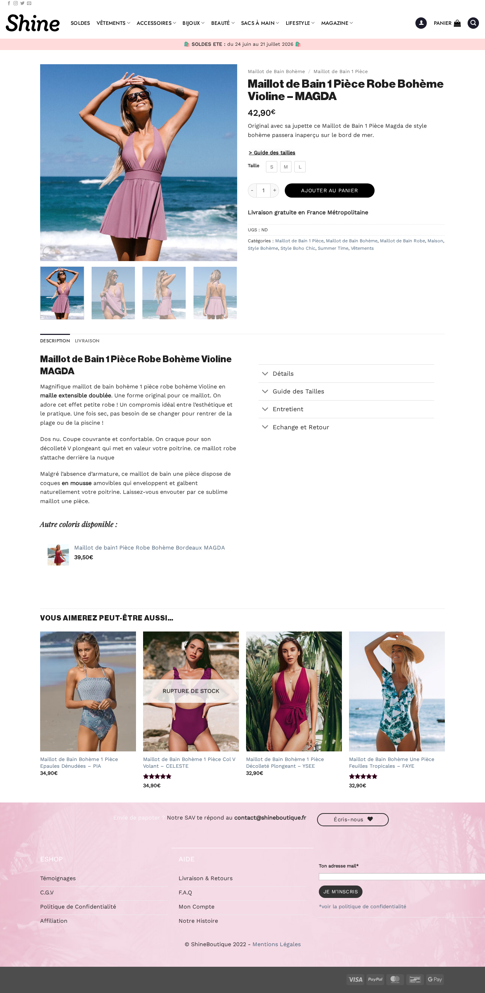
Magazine (334, 23)
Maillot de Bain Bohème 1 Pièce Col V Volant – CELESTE (189, 762)
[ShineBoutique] (32, 23)
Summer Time (333, 248)
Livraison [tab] (87, 340)
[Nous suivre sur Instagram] (15, 3)
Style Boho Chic (297, 248)
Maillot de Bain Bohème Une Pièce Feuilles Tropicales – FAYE (391, 762)
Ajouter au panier (329, 190)
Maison (435, 240)
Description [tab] (55, 340)
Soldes (80, 23)
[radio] (271, 166)
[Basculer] (265, 374)
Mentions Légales (276, 944)
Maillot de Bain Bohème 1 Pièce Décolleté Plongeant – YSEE (285, 762)
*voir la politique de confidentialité (362, 906)
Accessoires (154, 23)
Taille (253, 165)
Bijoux (191, 23)
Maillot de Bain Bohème (276, 71)
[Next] (224, 162)
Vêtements (111, 23)
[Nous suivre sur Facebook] (9, 3)
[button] (421, 23)
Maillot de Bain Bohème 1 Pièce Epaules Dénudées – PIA (79, 762)
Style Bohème (263, 248)
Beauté (220, 23)
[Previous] (53, 162)
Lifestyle (298, 23)
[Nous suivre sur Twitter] (22, 3)
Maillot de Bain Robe (402, 240)
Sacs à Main (257, 23)
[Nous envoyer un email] (29, 3)
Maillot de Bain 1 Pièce (341, 71)
